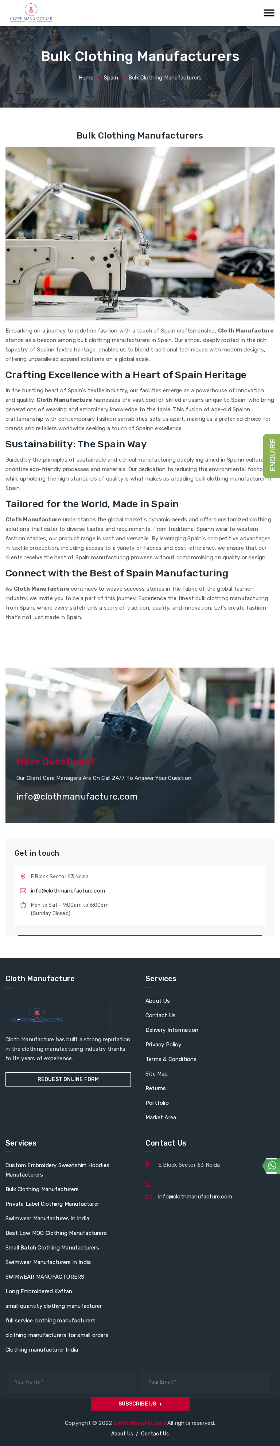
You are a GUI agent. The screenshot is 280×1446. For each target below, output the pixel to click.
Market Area (160, 1117)
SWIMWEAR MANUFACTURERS (44, 1277)
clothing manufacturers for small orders (57, 1335)
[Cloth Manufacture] (30, 13)
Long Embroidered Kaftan (39, 1291)
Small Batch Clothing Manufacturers (52, 1247)
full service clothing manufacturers (50, 1320)
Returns (155, 1088)
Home (86, 77)
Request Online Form (68, 1079)
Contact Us (160, 1015)
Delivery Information (171, 1030)
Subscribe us (137, 1404)
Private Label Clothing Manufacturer (52, 1204)
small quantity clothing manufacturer (53, 1306)
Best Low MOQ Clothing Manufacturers (56, 1233)
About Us (157, 1001)
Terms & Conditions (171, 1059)
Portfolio (157, 1103)
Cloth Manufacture (140, 1423)
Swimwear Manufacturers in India (48, 1262)
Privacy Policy (163, 1044)
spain (111, 77)
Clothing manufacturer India (41, 1349)
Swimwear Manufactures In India (47, 1218)
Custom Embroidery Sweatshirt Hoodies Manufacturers (57, 1170)
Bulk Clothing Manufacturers (42, 1189)
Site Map (156, 1073)
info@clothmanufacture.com (68, 890)
